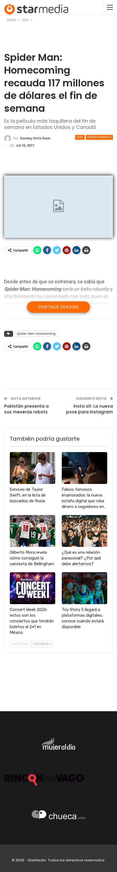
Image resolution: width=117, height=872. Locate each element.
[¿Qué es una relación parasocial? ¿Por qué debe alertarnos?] (84, 531)
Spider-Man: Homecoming (36, 334)
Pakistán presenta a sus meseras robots (26, 409)
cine (80, 137)
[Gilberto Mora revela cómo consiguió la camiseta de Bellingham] (32, 531)
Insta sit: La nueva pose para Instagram (89, 409)
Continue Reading (58, 307)
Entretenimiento (99, 137)
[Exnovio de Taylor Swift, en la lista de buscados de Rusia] (32, 468)
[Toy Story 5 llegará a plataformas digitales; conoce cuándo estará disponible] (84, 588)
